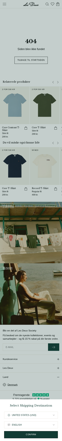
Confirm (31, 434)
